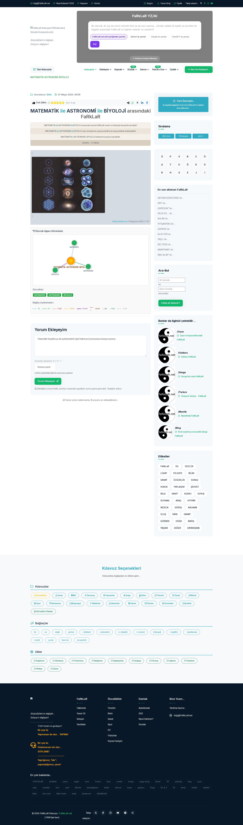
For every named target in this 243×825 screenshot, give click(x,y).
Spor (38, 603)
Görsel (97, 3)
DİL (177, 466)
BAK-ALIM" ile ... (166, 255)
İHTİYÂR (191, 500)
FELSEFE (177, 473)
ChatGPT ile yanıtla (180, 37)
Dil (74, 595)
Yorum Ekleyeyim (46, 381)
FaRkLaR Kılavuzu (120, 221)
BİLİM (191, 473)
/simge (182, 372)
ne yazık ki (81, 640)
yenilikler (53, 781)
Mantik (78, 787)
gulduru (141, 787)
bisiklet (206, 787)
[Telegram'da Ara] (125, 812)
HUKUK (164, 487)
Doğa (127, 595)
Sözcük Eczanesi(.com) (42, 705)
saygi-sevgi (144, 781)
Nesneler (115, 603)
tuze (87, 781)
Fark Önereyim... (183, 104)
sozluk (119, 781)
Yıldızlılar (112, 735)
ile (35, 632)
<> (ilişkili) (123, 632)
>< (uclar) (140, 632)
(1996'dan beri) (47, 36)
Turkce (98, 781)
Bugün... (150, 3)
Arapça (137, 661)
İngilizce (40, 661)
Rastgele (184, 136)
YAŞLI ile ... (163, 239)
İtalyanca (98, 661)
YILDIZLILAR (38, 781)
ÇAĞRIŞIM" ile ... (166, 208)
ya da (50, 640)
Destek (142, 724)
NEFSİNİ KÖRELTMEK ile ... (171, 198)
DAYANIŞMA (193, 528)
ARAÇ (178, 500)
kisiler (106, 787)
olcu (57, 787)
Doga (152, 787)
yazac (65, 781)
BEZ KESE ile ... (165, 244)
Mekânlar (96, 603)
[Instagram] (110, 812)
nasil (67, 787)
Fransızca (78, 661)
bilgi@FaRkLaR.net (41, 3)
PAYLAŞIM (179, 487)
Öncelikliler (41, 595)
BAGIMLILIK (102, 794)
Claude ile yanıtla (158, 37)
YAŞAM (164, 528)
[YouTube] (118, 812)
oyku (35, 787)
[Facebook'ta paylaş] (147, 102)
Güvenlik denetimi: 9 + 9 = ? (48, 361)
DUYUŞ (201, 493)
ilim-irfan (47, 794)
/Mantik (182, 411)
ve (46, 632)
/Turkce (182, 392)
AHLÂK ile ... (163, 218)
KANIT (175, 493)
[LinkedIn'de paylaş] (142, 102)
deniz (183, 787)
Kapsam (84, 3)
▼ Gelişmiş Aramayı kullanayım (144, 58)
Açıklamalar (144, 708)
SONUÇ (194, 480)
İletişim (80, 719)
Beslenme (56, 603)
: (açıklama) (191, 632)
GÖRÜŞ (178, 507)
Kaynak (118, 69)
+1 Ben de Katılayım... (199, 69)
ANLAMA (192, 507)
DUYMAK (164, 500)
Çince (55, 669)
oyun (199, 781)
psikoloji (178, 781)
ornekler (46, 787)
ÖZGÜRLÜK (179, 480)
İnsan (60, 595)
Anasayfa (89, 69)
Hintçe (39, 669)
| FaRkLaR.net (65, 813)
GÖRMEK (164, 521)
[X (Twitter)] (95, 812)
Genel (133, 603)
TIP (167, 781)
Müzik (193, 595)
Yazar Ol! (81, 713)
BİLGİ (163, 493)
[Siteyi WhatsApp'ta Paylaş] (132, 812)
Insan (129, 787)
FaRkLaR (164, 466)
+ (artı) (37, 640)
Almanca (59, 661)
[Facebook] (103, 812)
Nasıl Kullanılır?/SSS (65, 3)
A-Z (201, 136)
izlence (118, 787)
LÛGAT (163, 473)
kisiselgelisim (92, 787)
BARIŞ (191, 521)
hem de (65, 640)
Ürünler (150, 603)
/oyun (180, 331)
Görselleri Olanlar (44, 611)
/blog (178, 428)
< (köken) (86, 632)
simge (131, 781)
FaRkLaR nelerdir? (170, 303)
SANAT (163, 480)
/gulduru (183, 352)
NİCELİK (164, 507)
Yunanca (190, 661)
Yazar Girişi (165, 3)
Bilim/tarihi (61, 794)
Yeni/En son (158, 68)
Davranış (90, 595)
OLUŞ (163, 514)
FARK (175, 514)
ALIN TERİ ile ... (165, 234)
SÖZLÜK (189, 466)
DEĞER (177, 528)
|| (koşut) (157, 632)
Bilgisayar (76, 603)
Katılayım (104, 69)
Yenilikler (81, 724)
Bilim (49, 94)
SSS (141, 713)
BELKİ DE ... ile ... (166, 213)
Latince (172, 661)
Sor (95, 44)
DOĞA (179, 521)
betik (74, 794)
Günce (143, 69)
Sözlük (131, 68)
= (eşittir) (174, 632)
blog (190, 781)
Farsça (154, 661)
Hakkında (81, 708)
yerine (71, 632)
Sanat (177, 595)
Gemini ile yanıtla (138, 37)
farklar (194, 787)
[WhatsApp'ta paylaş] (132, 102)
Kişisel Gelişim (115, 741)
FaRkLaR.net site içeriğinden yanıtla (108, 37)
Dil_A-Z (164, 787)
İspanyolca (118, 661)
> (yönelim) (104, 632)
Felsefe (160, 595)
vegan (76, 781)
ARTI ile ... (162, 203)
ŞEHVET (195, 487)
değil (57, 632)
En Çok (167, 136)
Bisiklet (187, 603)
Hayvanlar (110, 595)
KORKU (187, 493)
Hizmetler (169, 603)
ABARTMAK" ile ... (166, 249)
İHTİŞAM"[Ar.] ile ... (166, 223)
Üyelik (179, 3)
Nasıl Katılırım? (146, 719)
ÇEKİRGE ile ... (164, 229)
